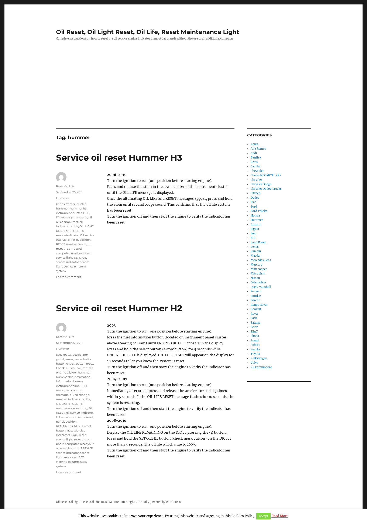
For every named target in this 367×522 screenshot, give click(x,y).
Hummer (62, 198)
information (82, 377)
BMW (254, 162)
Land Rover (258, 242)
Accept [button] (263, 516)
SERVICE (80, 257)
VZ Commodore (261, 367)
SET (81, 457)
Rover (254, 313)
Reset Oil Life (65, 186)
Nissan (255, 278)
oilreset (73, 239)
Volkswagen (259, 358)
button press (84, 363)
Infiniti (255, 224)
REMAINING (64, 426)
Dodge (255, 197)
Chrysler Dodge (261, 184)
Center (70, 204)
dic (91, 368)
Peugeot (256, 291)
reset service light (78, 244)
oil (90, 217)
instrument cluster (69, 213)
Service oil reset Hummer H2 (119, 308)
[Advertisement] (183, 96)
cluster (81, 204)
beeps (60, 204)
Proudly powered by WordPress (160, 502)
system (61, 271)
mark (60, 390)
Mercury (256, 264)
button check (65, 363)
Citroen (256, 193)
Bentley (256, 157)
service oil (71, 266)
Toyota (255, 354)
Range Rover (259, 305)
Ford (254, 206)
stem (82, 266)
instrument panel (68, 386)
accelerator (63, 354)
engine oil (63, 372)
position (85, 239)
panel (60, 421)
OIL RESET (73, 230)
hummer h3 (78, 208)
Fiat (253, 202)
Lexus (255, 247)
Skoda (255, 336)
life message (64, 217)
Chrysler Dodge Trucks (266, 189)
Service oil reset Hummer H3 (119, 157)
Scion (254, 327)
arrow (69, 359)
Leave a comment (68, 277)
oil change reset (67, 222)
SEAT (254, 331)
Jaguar (255, 229)
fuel (74, 372)
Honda (255, 215)
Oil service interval (69, 417)
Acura (254, 144)
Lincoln (256, 251)
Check (60, 368)
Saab (254, 318)
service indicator (67, 262)
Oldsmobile (258, 282)
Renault (256, 309)
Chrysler (256, 180)
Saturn (255, 322)
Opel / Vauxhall (261, 287)
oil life (74, 226)
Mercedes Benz (261, 260)
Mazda (255, 255)
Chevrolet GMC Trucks (266, 175)
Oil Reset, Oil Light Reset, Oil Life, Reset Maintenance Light (147, 31)
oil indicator (72, 399)
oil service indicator (79, 412)
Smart (255, 340)
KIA (253, 238)
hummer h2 (64, 377)
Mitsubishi (258, 273)
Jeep (253, 233)
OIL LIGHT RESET (68, 403)
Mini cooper (259, 269)
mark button (73, 390)
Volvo (254, 363)
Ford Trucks (259, 211)
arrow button (84, 359)
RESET (60, 244)
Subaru (255, 345)
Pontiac (256, 296)
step (83, 461)
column (82, 368)
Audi (254, 153)
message (81, 217)
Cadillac (256, 166)
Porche (255, 300)
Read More (279, 516)
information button (69, 381)
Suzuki (255, 349)
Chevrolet (257, 171)
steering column (67, 461)
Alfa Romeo (258, 148)
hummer (62, 208)
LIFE (86, 213)
